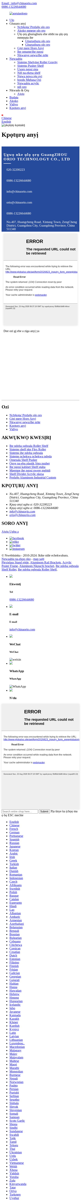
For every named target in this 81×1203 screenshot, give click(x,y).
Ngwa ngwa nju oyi (29, 76)
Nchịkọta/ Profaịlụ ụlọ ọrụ (33, 27)
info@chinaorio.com (19, 191)
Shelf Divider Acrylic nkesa (26, 474)
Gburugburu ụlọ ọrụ (37, 41)
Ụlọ (11, 20)
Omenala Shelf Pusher (23, 460)
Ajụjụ (20, 94)
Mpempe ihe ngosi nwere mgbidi (29, 470)
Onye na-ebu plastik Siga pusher (29, 463)
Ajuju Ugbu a (10, 531)
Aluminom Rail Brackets (45, 562)
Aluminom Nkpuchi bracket (36, 566)
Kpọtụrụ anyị (17, 108)
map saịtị (38, 559)
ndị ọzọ (22, 86)
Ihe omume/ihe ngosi (30, 51)
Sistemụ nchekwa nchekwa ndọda (30, 456)
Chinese (7, 118)
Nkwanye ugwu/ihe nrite (32, 55)
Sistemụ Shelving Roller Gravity (37, 62)
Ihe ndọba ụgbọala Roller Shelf (28, 445)
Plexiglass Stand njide (15, 562)
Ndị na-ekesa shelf (28, 72)
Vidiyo (13, 104)
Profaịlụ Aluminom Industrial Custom (32, 477)
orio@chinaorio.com (19, 202)
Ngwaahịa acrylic (28, 83)
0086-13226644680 (14, 6)
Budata (13, 97)
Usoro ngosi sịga (27, 69)
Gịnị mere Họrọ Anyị (30, 48)
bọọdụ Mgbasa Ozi (29, 79)
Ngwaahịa (15, 58)
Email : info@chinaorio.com (19, 3)
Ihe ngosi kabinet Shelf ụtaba (27, 467)
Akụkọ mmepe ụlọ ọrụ (31, 30)
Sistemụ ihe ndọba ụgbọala (26, 453)
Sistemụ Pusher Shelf (30, 65)
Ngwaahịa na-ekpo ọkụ (16, 559)
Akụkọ (13, 101)
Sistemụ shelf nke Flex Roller (27, 449)
